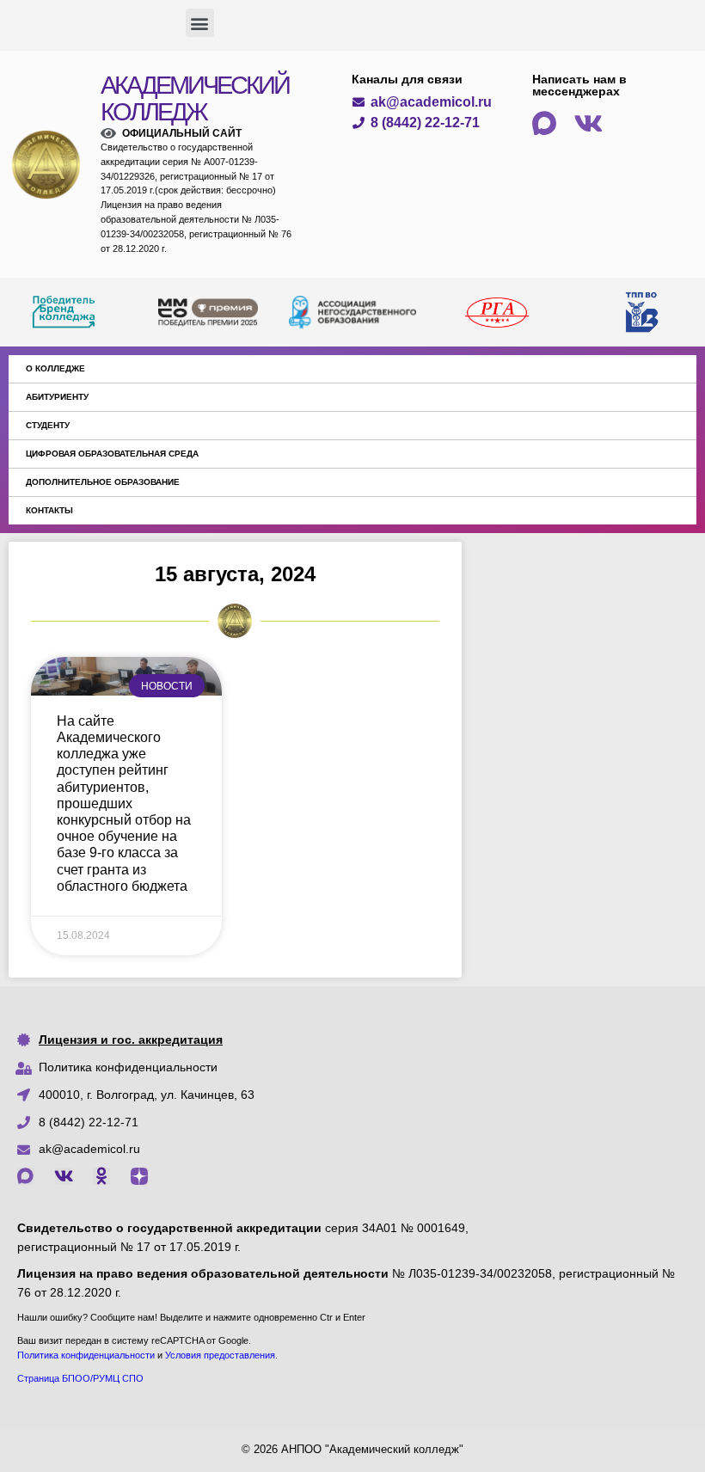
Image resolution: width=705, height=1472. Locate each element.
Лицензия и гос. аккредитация (131, 1039)
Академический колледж (195, 98)
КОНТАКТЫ (49, 510)
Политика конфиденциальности (128, 1067)
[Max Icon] (25, 1176)
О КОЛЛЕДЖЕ (55, 368)
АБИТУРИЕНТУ (57, 397)
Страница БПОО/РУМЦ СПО (80, 1378)
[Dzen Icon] (139, 1176)
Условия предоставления (220, 1355)
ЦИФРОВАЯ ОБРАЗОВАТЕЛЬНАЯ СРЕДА (112, 453)
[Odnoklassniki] (101, 1176)
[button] (200, 23)
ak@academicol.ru (89, 1149)
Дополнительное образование (103, 482)
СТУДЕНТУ (48, 425)
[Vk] (63, 1176)
